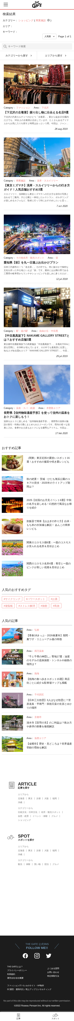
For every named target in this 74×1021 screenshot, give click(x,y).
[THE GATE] (37, 4)
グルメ (54, 816)
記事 (18, 1018)
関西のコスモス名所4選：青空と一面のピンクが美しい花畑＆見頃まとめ (49, 565)
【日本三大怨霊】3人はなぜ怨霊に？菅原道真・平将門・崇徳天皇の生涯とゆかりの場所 (49, 704)
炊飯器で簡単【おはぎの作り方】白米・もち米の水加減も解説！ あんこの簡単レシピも (49, 525)
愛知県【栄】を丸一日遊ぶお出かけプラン (31, 262)
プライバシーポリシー (17, 970)
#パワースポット (35, 599)
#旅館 (44, 605)
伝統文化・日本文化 (27, 812)
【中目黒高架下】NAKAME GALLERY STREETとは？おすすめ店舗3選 (37, 337)
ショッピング (24, 820)
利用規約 (11, 974)
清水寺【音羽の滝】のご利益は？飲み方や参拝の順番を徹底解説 (49, 724)
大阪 (46, 798)
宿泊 (46, 864)
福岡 (54, 798)
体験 (28, 864)
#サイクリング (12, 599)
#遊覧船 (8, 605)
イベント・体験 (40, 816)
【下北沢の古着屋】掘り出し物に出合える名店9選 (36, 112)
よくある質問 (53, 968)
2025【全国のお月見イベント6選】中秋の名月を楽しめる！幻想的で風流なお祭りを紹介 (49, 504)
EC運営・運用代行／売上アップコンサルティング (29, 989)
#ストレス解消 (26, 605)
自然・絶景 (23, 816)
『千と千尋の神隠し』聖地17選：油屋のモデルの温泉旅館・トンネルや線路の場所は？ (49, 660)
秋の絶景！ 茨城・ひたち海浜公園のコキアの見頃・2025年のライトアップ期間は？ (48, 483)
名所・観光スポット (51, 812)
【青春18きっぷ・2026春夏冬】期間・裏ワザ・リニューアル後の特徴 (48, 637)
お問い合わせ (53, 972)
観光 (20, 864)
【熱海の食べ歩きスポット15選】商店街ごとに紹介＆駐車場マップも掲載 (48, 681)
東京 (30, 798)
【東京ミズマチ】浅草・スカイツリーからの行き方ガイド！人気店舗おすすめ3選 (37, 187)
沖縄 (20, 802)
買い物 (37, 864)
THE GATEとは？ (15, 966)
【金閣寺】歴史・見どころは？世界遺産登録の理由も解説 (49, 745)
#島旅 (56, 605)
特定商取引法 (53, 976)
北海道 (21, 798)
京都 (38, 798)
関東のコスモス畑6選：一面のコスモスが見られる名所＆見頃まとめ (49, 544)
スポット (55, 1018)
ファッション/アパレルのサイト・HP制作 (25, 985)
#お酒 (54, 599)
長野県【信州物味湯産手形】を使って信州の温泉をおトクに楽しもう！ (37, 414)
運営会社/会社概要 (15, 978)
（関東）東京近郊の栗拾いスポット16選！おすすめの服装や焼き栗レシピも (48, 459)
